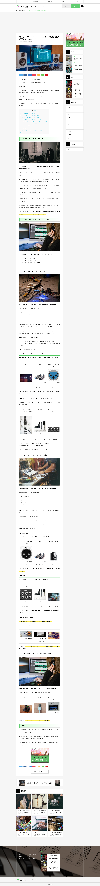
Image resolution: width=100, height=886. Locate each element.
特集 (68, 121)
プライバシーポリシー (32, 858)
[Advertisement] (50, 21)
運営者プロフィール (36, 1)
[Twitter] (83, 879)
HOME (23, 1)
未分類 (69, 117)
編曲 (68, 124)
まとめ (21, 132)
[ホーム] (16, 10)
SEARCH (82, 6)
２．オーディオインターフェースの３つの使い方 (29, 115)
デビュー (69, 110)
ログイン (66, 6)
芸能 (68, 127)
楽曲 (68, 149)
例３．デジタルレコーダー (28, 128)
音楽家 (69, 138)
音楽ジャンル (70, 131)
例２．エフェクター (26, 126)
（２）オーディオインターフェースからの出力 (30, 123)
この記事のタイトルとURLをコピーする (40, 771)
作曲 (68, 114)
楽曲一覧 (50, 1)
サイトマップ (76, 1)
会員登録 (75, 6)
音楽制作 (25, 41)
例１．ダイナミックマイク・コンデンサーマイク (32, 119)
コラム (63, 1)
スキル (69, 107)
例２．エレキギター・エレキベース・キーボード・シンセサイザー (36, 121)
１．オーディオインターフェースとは (27, 113)
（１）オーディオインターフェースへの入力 (30, 117)
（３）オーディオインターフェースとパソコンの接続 (31, 130)
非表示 (35, 110)
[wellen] (22, 6)
